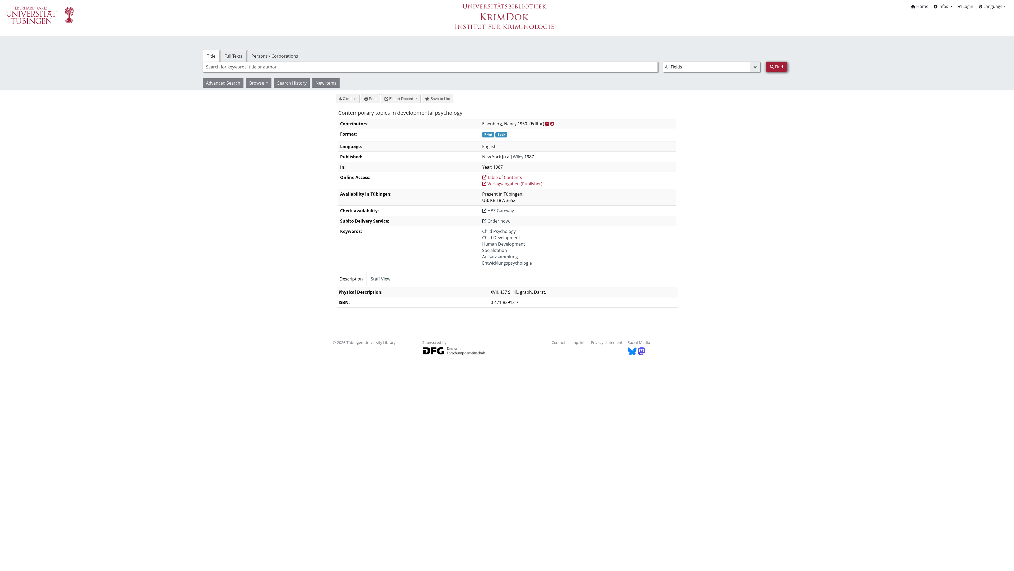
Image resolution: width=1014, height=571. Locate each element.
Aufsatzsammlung (500, 257)
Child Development (501, 238)
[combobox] (430, 67)
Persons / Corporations (274, 56)
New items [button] (326, 83)
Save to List (439, 98)
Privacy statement (606, 342)
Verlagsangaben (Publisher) (514, 184)
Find (778, 66)
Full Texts (233, 56)
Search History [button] (292, 83)
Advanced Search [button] (223, 83)
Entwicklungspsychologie (507, 263)
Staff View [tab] (380, 279)
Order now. (498, 221)
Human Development (503, 244)
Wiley (518, 157)
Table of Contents (504, 177)
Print (372, 98)
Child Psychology (499, 231)
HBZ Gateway (500, 211)
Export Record (401, 98)
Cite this (349, 98)
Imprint (578, 342)
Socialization (494, 250)
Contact (558, 342)
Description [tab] (351, 279)
